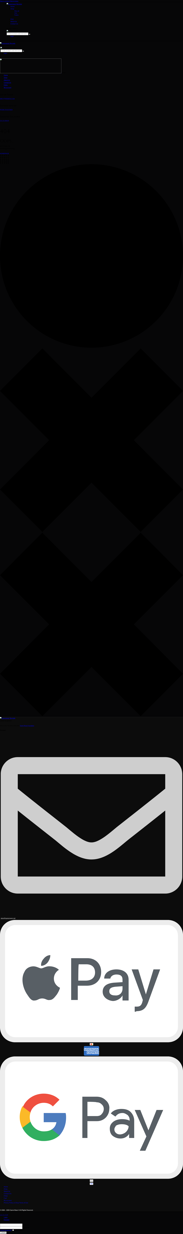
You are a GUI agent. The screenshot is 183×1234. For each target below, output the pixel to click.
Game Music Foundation (27, 725)
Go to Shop (4, 121)
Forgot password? (6, 1230)
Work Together (6, 110)
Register (6, 1220)
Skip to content (5, 1)
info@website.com (7, 99)
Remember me (19, 1230)
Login (5, 1217)
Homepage (4, 153)
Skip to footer (14, 1)
